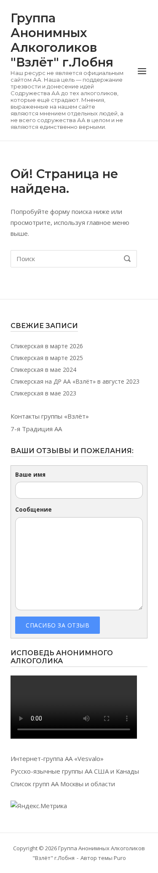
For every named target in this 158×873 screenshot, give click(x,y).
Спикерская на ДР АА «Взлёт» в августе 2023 (75, 381)
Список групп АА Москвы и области (63, 784)
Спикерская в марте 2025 (47, 358)
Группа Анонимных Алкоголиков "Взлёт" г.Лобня (62, 40)
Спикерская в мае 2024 (43, 370)
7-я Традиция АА (36, 428)
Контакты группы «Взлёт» (50, 416)
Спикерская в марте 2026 (47, 346)
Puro (120, 858)
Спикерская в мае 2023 (43, 393)
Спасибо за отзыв (57, 625)
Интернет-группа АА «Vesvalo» (57, 758)
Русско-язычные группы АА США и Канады (75, 771)
